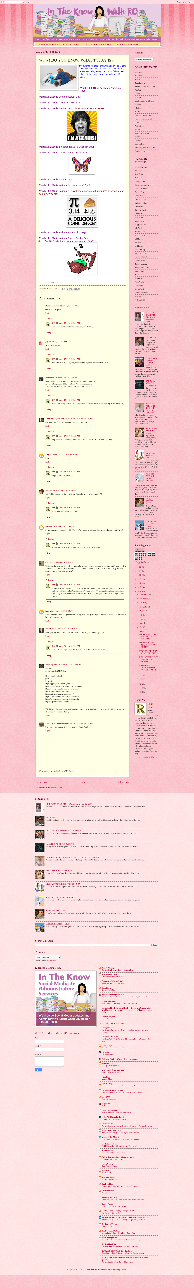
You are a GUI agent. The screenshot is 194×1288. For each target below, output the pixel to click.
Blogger (123, 1269)
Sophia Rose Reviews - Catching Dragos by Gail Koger (121, 1239)
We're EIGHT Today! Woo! (111, 1072)
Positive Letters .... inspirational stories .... (118, 1157)
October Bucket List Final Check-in (114, 1206)
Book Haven (106, 988)
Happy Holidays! (108, 1226)
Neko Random (107, 1150)
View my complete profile (144, 757)
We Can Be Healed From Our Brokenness (116, 1112)
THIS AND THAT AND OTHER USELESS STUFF (150, 478)
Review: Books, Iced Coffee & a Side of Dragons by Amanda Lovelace (127, 1126)
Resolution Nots (107, 1173)
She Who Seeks (108, 1190)
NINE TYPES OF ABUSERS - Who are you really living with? (152, 317)
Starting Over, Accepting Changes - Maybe (118, 1210)
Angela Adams (51, 454)
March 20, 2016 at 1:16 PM (83, 723)
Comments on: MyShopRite (113, 1023)
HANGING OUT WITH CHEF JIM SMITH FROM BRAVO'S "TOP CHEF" (152, 408)
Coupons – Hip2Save (110, 1036)
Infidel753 (106, 1097)
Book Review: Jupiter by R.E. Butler (115, 1048)
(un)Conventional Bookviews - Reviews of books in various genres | (125, 1258)
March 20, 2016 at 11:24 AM (69, 436)
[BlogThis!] (70, 289)
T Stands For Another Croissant (113, 976)
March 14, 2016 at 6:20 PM (66, 490)
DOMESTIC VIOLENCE (98, 44)
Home (83, 782)
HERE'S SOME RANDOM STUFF (151, 430)
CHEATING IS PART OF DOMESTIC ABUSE (151, 361)
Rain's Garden (107, 1164)
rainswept (106, 1170)
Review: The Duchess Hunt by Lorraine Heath (118, 970)
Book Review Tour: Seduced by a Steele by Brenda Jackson (123, 1253)
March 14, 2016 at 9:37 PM (65, 611)
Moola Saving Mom (109, 1143)
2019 (140, 579)
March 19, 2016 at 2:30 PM (71, 664)
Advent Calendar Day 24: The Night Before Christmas (121, 1132)
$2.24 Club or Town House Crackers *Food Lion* (119, 1146)
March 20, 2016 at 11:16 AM (69, 584)
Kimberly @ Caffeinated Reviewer (58, 723)
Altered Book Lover (109, 974)
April (142, 627)
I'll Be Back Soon (108, 1193)
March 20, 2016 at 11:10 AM (69, 323)
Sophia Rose (50, 490)
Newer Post (41, 782)
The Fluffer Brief (108, 1054)
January (143, 678)
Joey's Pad (106, 1103)
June (141, 619)
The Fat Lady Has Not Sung (111, 1213)
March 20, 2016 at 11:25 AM (69, 507)
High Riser (106, 1077)
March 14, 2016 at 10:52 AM (70, 305)
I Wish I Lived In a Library (112, 1090)
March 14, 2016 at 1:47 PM (83, 418)
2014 (140, 688)
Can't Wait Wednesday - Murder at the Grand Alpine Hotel (122, 1092)
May (141, 623)
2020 (140, 575)
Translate (52, 960)
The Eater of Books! (109, 1224)
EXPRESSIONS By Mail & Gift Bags (59, 44)
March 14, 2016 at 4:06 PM (67, 454)
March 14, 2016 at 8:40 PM (64, 526)
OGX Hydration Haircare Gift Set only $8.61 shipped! (121, 1139)
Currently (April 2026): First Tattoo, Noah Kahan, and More (123, 1199)
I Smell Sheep (107, 1083)
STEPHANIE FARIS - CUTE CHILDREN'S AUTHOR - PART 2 (148, 667)
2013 (140, 692)
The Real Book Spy (109, 1244)
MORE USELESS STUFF (149, 501)
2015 (140, 684)
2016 (140, 591)
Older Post (123, 782)
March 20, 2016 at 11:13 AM (69, 471)
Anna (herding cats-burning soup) (58, 418)
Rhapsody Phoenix (52, 664)
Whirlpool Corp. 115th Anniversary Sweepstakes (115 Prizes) (123, 1219)
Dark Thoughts (108, 1045)
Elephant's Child (108, 1063)
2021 (140, 571)
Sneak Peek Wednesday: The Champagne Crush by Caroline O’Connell (127, 997)
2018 (140, 583)
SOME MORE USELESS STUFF (151, 523)
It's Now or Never (108, 1106)
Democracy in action (109, 1099)
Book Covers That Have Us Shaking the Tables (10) (120, 1003)
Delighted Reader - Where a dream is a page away (121, 1059)
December (144, 594)
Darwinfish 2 (107, 1052)
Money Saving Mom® (110, 1137)
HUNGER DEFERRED (110, 1179)
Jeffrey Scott (50, 377)
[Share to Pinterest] (78, 289)
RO (53, 323)
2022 (140, 567)
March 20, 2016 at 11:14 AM (69, 543)
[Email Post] (63, 288)
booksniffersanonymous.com (113, 994)
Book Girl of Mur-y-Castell (112, 981)
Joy (46, 341)
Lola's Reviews (107, 1123)
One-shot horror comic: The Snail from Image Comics (121, 1086)
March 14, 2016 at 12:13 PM (66, 377)
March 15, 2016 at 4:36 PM (68, 628)
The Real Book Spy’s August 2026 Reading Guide (120, 1246)
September (144, 607)
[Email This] (68, 289)
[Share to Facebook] (75, 289)
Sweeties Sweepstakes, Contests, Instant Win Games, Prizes (125, 1217)
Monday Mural (107, 1079)
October (143, 602)
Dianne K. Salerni (52, 305)
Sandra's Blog (107, 1184)
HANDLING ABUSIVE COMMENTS (151, 383)
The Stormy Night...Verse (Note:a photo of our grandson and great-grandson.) (125, 1031)
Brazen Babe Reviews (110, 1001)
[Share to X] (73, 289)
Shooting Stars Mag (109, 1197)
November (144, 598)
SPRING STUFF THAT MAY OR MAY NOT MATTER (148, 644)
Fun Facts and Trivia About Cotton (114, 1152)
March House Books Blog (111, 1130)
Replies (51, 318)
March (142, 631)
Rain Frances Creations (110, 1166)
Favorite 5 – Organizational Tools (114, 1119)
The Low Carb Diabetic (111, 1231)
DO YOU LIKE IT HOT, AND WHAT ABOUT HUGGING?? (148, 636)
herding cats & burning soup (113, 1070)
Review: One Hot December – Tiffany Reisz (117, 1262)
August (142, 610)
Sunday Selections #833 (110, 1065)
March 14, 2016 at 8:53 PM (68, 562)
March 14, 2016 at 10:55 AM (59, 341)
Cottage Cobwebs (108, 1027)
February (143, 675)
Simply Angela (107, 1204)
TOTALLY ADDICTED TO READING (117, 1251)
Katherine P (50, 611)
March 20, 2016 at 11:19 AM (69, 646)
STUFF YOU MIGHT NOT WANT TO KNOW (151, 454)
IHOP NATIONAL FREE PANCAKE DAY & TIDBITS (148, 659)
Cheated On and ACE (109, 1019)
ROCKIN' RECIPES (127, 44)
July (141, 615)
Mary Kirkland (51, 628)
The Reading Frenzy (110, 1237)
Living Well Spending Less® (113, 1117)
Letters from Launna (110, 1110)
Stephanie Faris (51, 562)
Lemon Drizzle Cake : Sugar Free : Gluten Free (118, 1233)
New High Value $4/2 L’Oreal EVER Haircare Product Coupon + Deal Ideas (126, 1040)
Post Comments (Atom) (54, 787)
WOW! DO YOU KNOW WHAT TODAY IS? (148, 652)
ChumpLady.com (108, 1016)
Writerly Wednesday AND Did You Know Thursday (120, 1186)
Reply (47, 313)
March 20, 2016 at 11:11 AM (69, 359)
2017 (140, 587)
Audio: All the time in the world (113, 983)
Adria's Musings (108, 967)
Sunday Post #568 (108, 990)
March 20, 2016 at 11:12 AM (69, 400)
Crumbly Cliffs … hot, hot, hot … (114, 1159)
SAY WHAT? (151, 337)
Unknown (49, 526)
